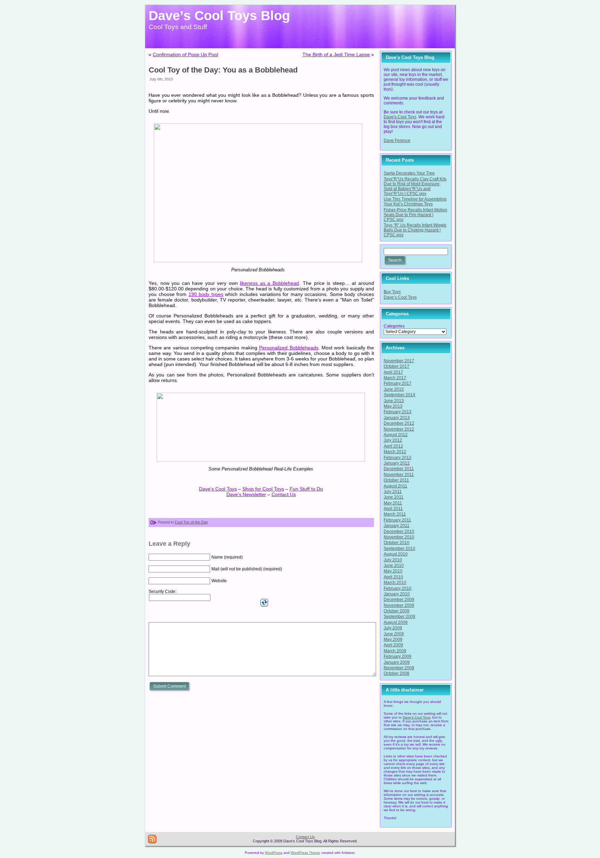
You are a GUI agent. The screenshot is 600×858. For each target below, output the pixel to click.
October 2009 (396, 611)
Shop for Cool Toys (263, 489)
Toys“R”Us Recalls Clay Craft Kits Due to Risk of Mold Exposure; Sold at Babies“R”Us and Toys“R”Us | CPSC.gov (415, 186)
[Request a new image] (264, 602)
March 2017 (395, 377)
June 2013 (394, 400)
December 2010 (399, 531)
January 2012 (397, 463)
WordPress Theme (305, 853)
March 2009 (395, 650)
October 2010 (396, 542)
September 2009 (399, 616)
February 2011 (397, 520)
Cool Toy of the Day (191, 522)
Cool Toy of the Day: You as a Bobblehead (223, 70)
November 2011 (399, 474)
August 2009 (396, 622)
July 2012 (393, 440)
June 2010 (394, 565)
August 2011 (395, 486)
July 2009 (393, 628)
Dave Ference (397, 140)
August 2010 (396, 554)
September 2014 (399, 394)
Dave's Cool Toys (400, 116)
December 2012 (399, 423)
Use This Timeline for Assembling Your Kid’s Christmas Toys (415, 201)
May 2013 (393, 406)
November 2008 (399, 667)
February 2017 (397, 383)
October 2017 (396, 366)
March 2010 (395, 582)
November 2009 (399, 605)
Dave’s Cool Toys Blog (219, 15)
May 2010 (393, 571)
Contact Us (284, 494)
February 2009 (397, 656)
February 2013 (397, 411)
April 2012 (393, 446)
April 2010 (393, 577)
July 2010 (393, 560)
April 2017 (393, 372)
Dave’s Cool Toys (218, 489)
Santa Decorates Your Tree (409, 173)
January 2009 (397, 662)
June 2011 (393, 497)
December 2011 (399, 468)
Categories (394, 326)
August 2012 (396, 434)
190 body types (206, 294)
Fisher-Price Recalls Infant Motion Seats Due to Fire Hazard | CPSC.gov (415, 214)
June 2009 (394, 633)
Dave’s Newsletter (246, 494)
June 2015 (394, 389)
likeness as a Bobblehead (269, 283)
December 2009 (399, 599)
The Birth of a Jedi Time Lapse (336, 54)
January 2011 (396, 525)
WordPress (273, 853)
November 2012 (399, 429)
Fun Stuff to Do (306, 489)
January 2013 (397, 417)
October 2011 (396, 480)
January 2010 (397, 594)
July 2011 (393, 491)
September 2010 (399, 548)
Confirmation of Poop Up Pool (185, 54)
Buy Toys (392, 291)
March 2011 (395, 514)
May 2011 (393, 503)
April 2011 (393, 508)
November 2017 (399, 360)
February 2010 (397, 588)
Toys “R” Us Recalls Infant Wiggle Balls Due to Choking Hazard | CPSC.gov (415, 230)
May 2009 (393, 639)
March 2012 (395, 451)
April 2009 (393, 645)
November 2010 (399, 537)
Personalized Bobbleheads (288, 347)
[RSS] (152, 839)
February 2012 (397, 457)
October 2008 (396, 673)
